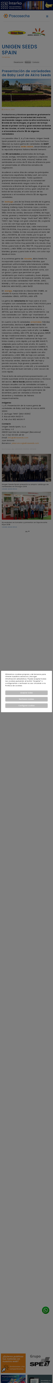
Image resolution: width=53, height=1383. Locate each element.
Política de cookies (13, 686)
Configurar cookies (26, 705)
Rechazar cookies (26, 699)
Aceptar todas (26, 693)
